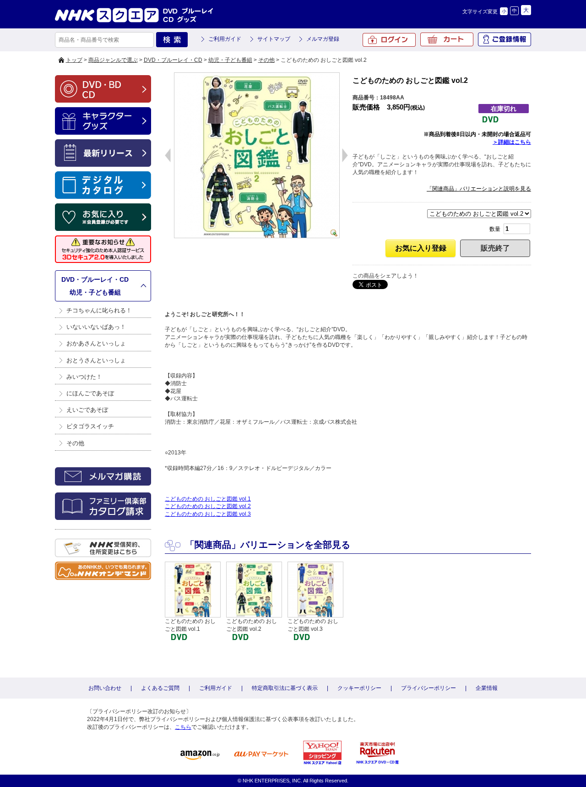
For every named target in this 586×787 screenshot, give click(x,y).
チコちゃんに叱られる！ (99, 310)
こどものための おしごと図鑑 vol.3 (208, 514)
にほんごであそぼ (90, 393)
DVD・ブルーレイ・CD (173, 60)
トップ (74, 60)
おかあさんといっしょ (96, 343)
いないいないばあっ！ (96, 326)
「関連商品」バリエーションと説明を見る (479, 189)
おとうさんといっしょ (96, 360)
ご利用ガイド (224, 39)
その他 (266, 60)
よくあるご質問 (160, 688)
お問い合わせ (104, 688)
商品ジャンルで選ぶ (113, 60)
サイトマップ (273, 39)
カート (446, 39)
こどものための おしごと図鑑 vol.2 (208, 506)
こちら (183, 727)
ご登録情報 (504, 39)
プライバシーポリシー (428, 688)
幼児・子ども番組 (230, 60)
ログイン (389, 40)
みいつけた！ (84, 376)
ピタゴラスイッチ (90, 426)
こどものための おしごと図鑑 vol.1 (208, 499)
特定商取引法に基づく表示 (285, 688)
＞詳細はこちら (512, 142)
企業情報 (487, 688)
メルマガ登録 (322, 39)
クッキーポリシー (359, 688)
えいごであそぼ (87, 409)
